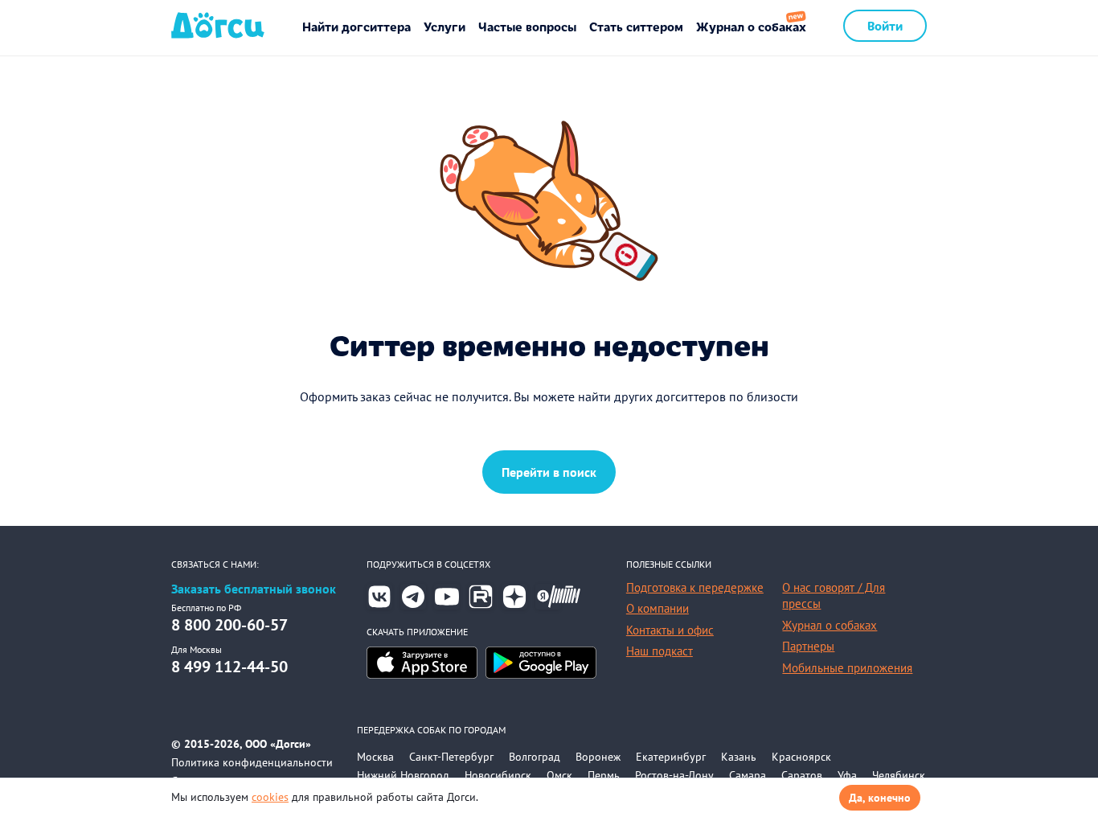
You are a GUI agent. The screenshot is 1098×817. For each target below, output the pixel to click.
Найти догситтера (356, 26)
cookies (270, 797)
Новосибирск (498, 775)
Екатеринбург (671, 756)
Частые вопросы (527, 26)
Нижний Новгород (403, 775)
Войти (885, 25)
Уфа (847, 775)
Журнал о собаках (751, 26)
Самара (747, 775)
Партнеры (808, 646)
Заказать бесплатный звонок (253, 589)
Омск (559, 775)
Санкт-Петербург (451, 756)
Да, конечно (880, 797)
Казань (738, 756)
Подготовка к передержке (695, 587)
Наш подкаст (659, 651)
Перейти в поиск (549, 472)
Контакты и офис (670, 630)
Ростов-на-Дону (674, 775)
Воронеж (598, 756)
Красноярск (801, 756)
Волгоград (534, 756)
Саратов (801, 775)
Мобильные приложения (847, 667)
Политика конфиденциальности (252, 762)
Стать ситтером (636, 26)
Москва (375, 756)
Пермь (604, 775)
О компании (657, 608)
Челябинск (898, 775)
